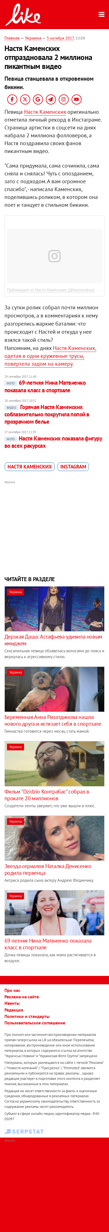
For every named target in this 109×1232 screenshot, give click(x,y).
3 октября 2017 (60, 38)
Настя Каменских (45, 111)
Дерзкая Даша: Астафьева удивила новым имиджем (53, 640)
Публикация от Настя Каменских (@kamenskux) (50, 289)
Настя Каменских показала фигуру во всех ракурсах (53, 442)
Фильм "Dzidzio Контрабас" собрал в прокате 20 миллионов (46, 795)
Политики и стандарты (26, 1016)
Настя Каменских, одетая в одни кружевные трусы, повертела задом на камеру (50, 355)
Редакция (13, 1010)
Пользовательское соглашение (34, 1022)
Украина (33, 38)
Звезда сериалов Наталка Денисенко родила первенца (47, 869)
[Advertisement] (54, 528)
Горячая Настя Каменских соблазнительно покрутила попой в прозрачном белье (46, 414)
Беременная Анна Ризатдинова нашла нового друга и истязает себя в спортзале (52, 720)
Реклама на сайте (21, 996)
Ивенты (12, 1003)
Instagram (73, 466)
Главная (12, 38)
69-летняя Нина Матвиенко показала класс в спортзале (45, 386)
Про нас (12, 990)
